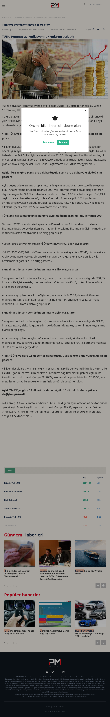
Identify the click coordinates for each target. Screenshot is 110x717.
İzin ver (63, 142)
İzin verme (48, 142)
